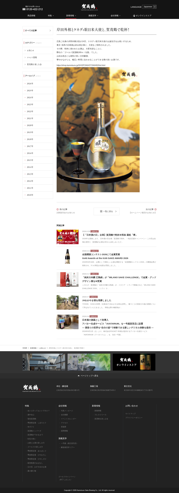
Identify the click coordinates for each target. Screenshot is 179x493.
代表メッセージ (67, 411)
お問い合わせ (131, 406)
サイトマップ (130, 414)
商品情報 (31, 16)
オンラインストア (143, 16)
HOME (25, 348)
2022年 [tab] (30, 111)
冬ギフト (31, 427)
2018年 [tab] (30, 139)
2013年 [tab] (30, 174)
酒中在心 (31, 415)
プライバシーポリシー (133, 418)
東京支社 (128, 386)
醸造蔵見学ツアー (68, 447)
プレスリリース (100, 415)
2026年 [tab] (30, 83)
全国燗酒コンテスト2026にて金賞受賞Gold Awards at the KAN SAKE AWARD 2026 (105, 256)
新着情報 (70, 16)
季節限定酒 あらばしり (37, 451)
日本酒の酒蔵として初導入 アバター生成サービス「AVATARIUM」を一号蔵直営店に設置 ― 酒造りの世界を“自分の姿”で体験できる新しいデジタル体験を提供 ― (118, 324)
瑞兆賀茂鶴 (32, 419)
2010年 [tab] (30, 195)
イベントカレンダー (68, 419)
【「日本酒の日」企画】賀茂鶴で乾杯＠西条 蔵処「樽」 (110, 235)
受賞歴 (63, 427)
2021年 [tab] (30, 118)
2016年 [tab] (30, 153)
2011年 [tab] (30, 188)
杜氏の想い (32, 439)
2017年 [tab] (30, 146)
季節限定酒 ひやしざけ (37, 459)
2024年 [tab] (30, 97)
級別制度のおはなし (35, 463)
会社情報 (114, 16)
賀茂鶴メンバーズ (34, 431)
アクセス (64, 423)
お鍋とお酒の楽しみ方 (36, 443)
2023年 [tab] (30, 104)
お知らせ (30, 50)
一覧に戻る (108, 211)
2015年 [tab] (30, 160)
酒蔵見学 (92, 16)
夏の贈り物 (32, 471)
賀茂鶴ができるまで (35, 435)
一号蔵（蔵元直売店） (69, 443)
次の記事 (150, 209)
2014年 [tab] (30, 167)
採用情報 (64, 431)
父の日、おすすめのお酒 (37, 467)
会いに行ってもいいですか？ (39, 411)
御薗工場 (94, 386)
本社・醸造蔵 (62, 386)
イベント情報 (32, 57)
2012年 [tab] (30, 181)
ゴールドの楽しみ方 (35, 447)
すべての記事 (31, 30)
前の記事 (63, 209)
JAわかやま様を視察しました (96, 300)
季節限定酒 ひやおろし (37, 455)
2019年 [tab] (30, 132)
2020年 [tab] (30, 125)
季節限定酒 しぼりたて (37, 423)
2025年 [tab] (30, 90)
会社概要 (64, 415)
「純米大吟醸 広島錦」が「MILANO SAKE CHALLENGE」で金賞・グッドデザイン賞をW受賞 (119, 279)
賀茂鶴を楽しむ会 (34, 64)
